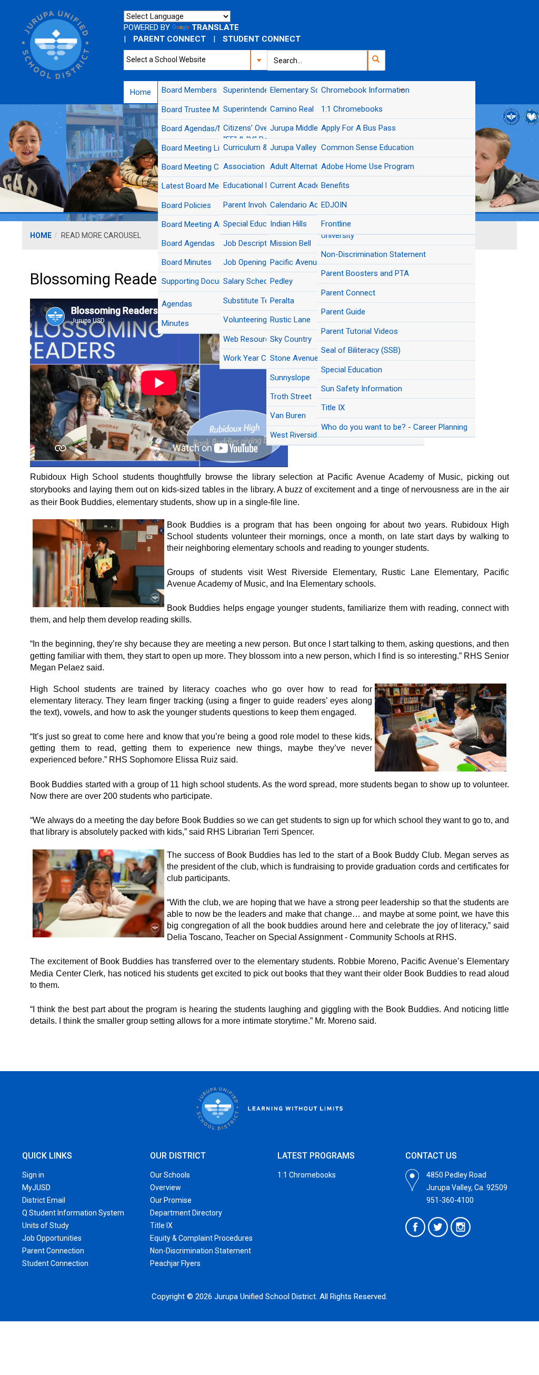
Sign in (33, 1175)
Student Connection (55, 1263)
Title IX (161, 1225)
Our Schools (170, 1175)
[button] (375, 61)
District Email (43, 1200)
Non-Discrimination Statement (200, 1251)
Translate (215, 27)
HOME (41, 235)
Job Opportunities (52, 1238)
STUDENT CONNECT (262, 39)
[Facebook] (415, 1227)
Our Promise (171, 1200)
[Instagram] (461, 1227)
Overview (165, 1187)
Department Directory (186, 1213)
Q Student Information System (73, 1213)
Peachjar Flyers (175, 1263)
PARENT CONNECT (169, 39)
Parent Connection (53, 1251)
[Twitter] (438, 1227)
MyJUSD (36, 1187)
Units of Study (45, 1225)
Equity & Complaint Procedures (201, 1238)
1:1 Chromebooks (306, 1175)
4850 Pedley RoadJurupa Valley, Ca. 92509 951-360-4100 (466, 1187)
